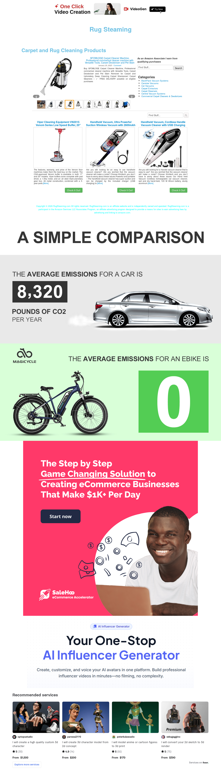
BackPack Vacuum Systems (154, 80)
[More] (46, 183)
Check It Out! (73, 190)
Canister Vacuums (150, 83)
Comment (117, 65)
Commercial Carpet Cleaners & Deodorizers (161, 96)
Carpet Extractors (149, 88)
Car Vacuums (147, 85)
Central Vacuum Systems (153, 93)
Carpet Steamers (149, 91)
